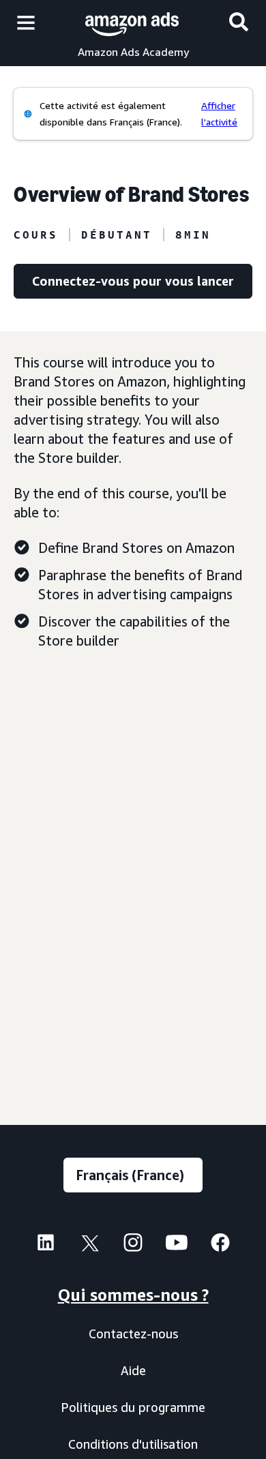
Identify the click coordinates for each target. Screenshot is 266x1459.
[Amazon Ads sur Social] (177, 1246)
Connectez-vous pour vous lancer (133, 280)
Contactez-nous (133, 1333)
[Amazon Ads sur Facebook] (220, 1246)
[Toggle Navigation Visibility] (26, 23)
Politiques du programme (133, 1407)
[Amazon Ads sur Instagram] (133, 1246)
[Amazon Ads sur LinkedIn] (46, 1246)
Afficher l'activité (219, 113)
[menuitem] (46, 1244)
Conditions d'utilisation (133, 1444)
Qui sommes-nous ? (133, 1294)
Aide (133, 1370)
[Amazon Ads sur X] (89, 1246)
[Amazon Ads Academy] (132, 22)
